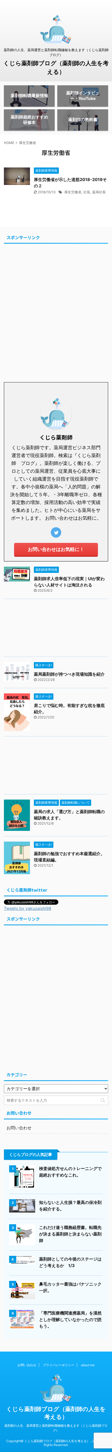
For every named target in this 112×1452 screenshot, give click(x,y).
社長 (86, 192)
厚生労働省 (72, 192)
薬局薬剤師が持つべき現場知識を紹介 (69, 674)
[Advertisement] (56, 311)
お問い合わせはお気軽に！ (56, 549)
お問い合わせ (19, 1127)
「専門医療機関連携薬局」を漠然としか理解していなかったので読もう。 (70, 1319)
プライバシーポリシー (58, 1365)
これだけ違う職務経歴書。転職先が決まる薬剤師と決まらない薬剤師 (70, 1234)
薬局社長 (99, 192)
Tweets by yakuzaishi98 (27, 908)
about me (88, 1365)
